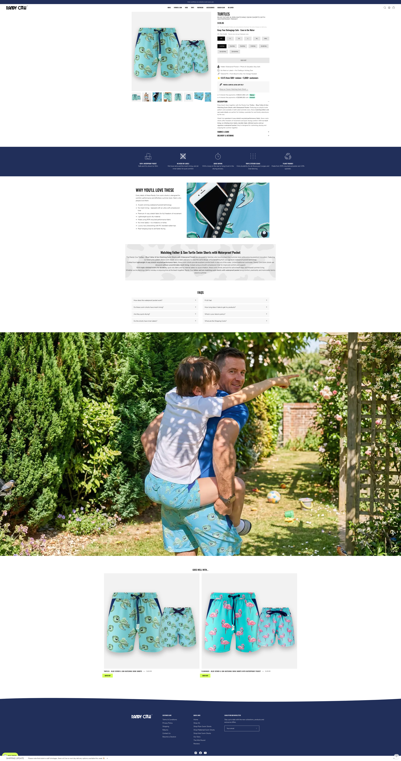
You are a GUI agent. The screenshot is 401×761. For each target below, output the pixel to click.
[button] (385, 7)
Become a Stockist (169, 737)
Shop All (197, 723)
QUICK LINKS (197, 715)
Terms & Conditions (169, 719)
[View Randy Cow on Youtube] (205, 752)
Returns (165, 730)
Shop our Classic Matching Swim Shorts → (234, 89)
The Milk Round (199, 740)
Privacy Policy (167, 723)
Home (196, 719)
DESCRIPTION (222, 101)
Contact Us (166, 733)
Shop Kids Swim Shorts (202, 733)
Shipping (165, 726)
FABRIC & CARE (223, 131)
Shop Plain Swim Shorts (202, 726)
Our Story (197, 737)
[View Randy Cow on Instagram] (195, 752)
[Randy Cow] (17, 8)
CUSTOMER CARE (166, 715)
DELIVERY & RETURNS (225, 135)
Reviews (197, 744)
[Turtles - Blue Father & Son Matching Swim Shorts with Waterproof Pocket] (136, 97)
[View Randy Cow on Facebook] (200, 752)
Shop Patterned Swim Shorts (204, 730)
